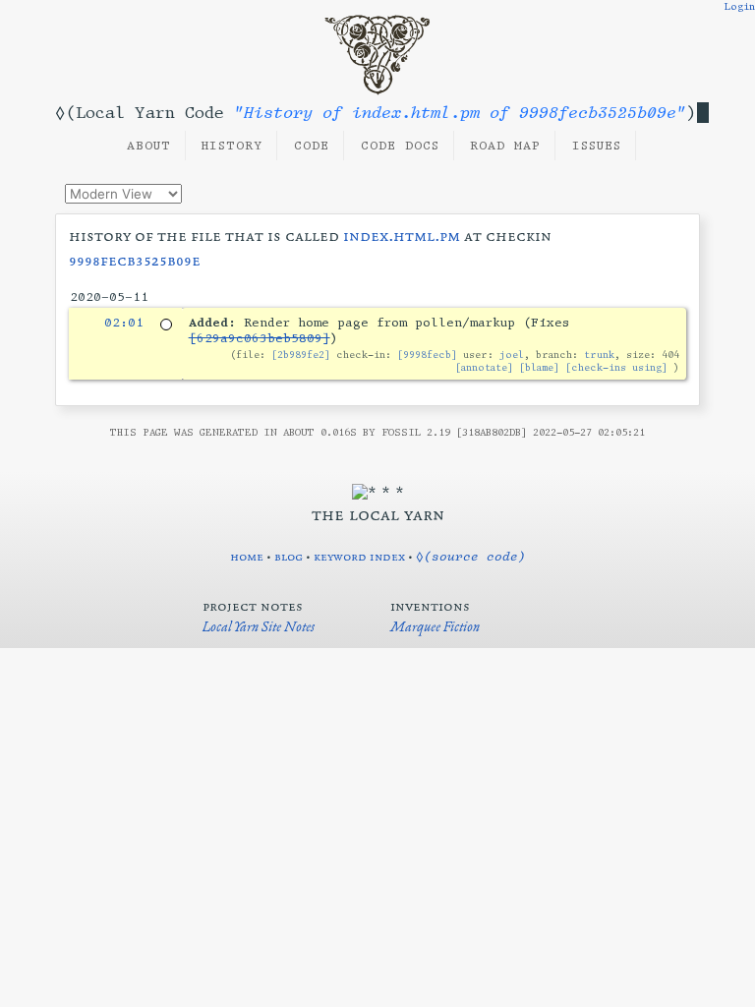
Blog (288, 556)
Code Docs (400, 145)
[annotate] (484, 367)
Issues (596, 145)
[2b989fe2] (300, 354)
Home (246, 556)
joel (511, 354)
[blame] (539, 367)
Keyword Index (359, 556)
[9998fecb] (427, 354)
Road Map (505, 145)
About (149, 145)
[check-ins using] (616, 367)
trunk (599, 354)
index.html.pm (401, 235)
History (232, 145)
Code (311, 145)
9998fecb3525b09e (135, 260)
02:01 (124, 322)
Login (740, 6)
